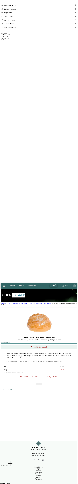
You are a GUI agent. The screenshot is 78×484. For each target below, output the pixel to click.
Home (2, 303)
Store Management (10, 27)
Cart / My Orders (9, 20)
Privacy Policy (5, 36)
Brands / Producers (10, 9)
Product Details (5, 342)
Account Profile (9, 24)
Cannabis (12, 285)
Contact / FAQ (5, 35)
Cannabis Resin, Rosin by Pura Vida (20, 303)
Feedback (4, 40)
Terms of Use (5, 38)
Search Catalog (9, 16)
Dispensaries (8, 12)
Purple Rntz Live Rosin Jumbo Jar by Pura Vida (40, 303)
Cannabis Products (10, 5)
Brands (21, 285)
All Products (8, 303)
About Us (4, 33)
